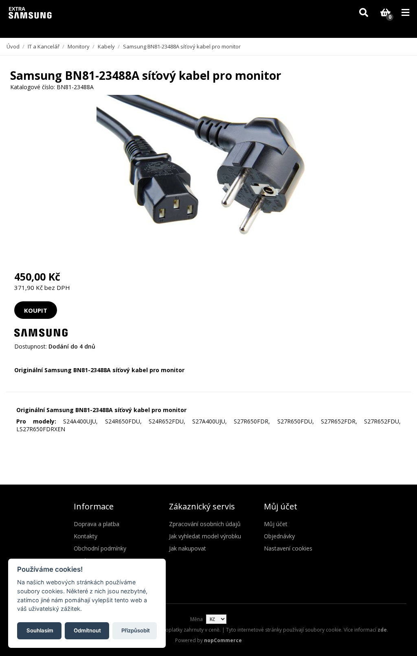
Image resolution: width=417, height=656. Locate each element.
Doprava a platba (96, 524)
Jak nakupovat (187, 548)
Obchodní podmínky (100, 548)
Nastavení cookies (288, 548)
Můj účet (276, 524)
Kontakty (85, 536)
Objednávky (279, 536)
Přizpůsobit (135, 630)
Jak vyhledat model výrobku (205, 536)
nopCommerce (223, 640)
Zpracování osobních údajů (205, 524)
